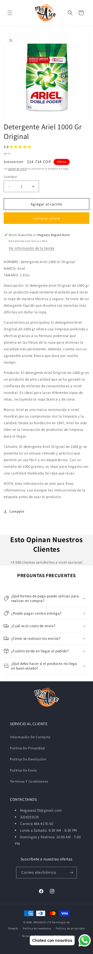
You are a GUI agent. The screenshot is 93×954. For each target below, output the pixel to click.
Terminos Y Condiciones (29, 781)
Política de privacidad (70, 928)
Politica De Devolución (28, 759)
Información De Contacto (30, 737)
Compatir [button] (17, 511)
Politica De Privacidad (27, 748)
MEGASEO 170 (42, 922)
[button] (9, 12)
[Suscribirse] (71, 872)
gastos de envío (17, 168)
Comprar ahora (46, 218)
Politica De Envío (23, 770)
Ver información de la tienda (31, 248)
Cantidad (10, 177)
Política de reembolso (37, 928)
